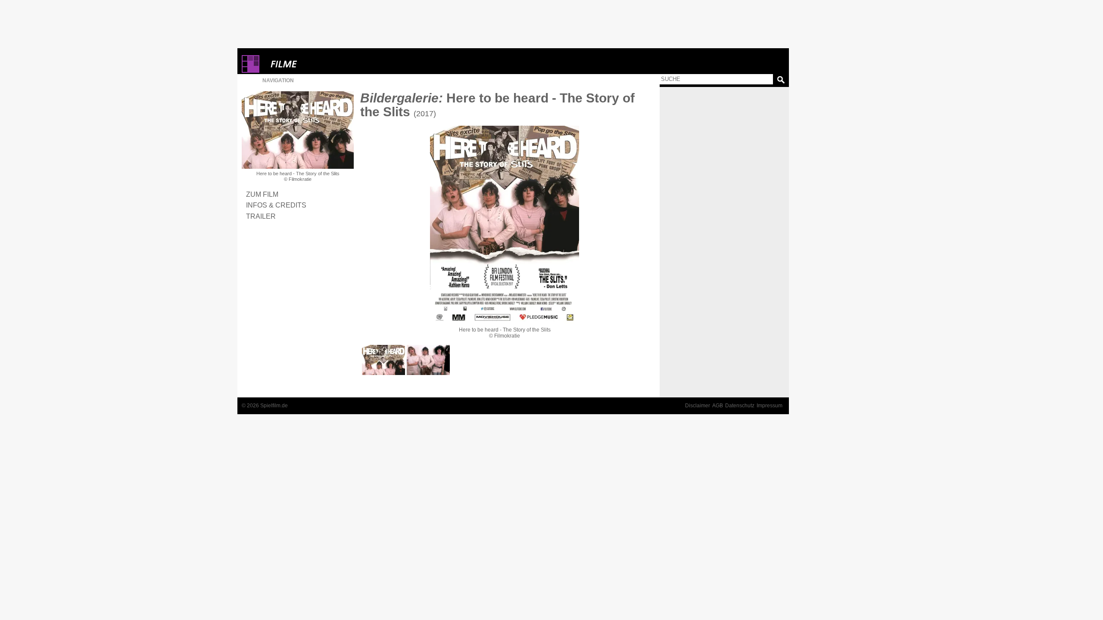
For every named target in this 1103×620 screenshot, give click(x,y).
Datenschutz (739, 406)
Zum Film (262, 194)
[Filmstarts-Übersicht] (315, 64)
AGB (717, 406)
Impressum (769, 406)
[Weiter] (504, 225)
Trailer (261, 216)
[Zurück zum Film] (298, 130)
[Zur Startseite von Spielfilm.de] (250, 71)
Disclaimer (697, 406)
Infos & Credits (276, 205)
